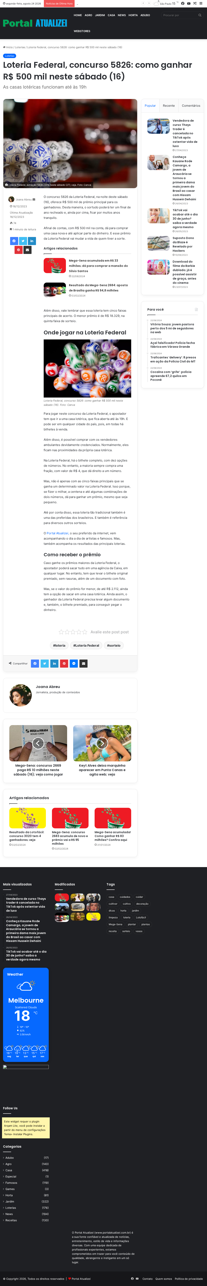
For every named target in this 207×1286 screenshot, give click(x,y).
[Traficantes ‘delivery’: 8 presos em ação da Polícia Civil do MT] (62, 907)
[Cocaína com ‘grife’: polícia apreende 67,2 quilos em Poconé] (78, 907)
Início (9, 47)
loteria (60, 645)
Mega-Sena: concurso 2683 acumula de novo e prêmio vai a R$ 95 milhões (70, 838)
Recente (169, 106)
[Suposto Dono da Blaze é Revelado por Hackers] (158, 243)
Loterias (20, 47)
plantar (132, 924)
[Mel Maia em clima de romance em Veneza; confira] (93, 907)
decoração (142, 903)
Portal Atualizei (81, 1278)
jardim (135, 910)
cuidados (125, 896)
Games (10, 1189)
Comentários (191, 106)
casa (111, 896)
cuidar (139, 896)
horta (123, 910)
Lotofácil (141, 917)
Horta (133, 15)
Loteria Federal (87, 645)
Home (78, 15)
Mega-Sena (115, 924)
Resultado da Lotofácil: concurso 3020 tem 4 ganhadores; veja (26, 836)
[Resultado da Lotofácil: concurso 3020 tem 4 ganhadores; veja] (27, 818)
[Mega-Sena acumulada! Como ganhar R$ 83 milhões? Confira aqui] (113, 818)
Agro (88, 15)
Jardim (100, 15)
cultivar (113, 903)
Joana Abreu (24, 199)
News (122, 15)
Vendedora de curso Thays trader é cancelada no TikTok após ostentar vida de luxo (185, 133)
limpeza (113, 917)
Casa (111, 15)
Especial (10, 1176)
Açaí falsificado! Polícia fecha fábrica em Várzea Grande (111, 3)
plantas (146, 924)
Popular (150, 106)
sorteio (114, 645)
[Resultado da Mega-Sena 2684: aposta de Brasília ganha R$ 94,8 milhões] (55, 290)
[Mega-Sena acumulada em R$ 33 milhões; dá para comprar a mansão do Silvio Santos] (55, 265)
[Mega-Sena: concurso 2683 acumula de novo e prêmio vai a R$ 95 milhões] (70, 818)
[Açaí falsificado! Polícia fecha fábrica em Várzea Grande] (93, 897)
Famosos (11, 1182)
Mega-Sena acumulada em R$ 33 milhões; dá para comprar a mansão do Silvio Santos (98, 266)
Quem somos (163, 1278)
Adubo (145, 15)
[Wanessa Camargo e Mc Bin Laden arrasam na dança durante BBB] (78, 917)
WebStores (82, 31)
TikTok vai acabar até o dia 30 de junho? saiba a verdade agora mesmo (185, 218)
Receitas (11, 1220)
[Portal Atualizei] (35, 23)
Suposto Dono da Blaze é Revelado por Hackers (183, 244)
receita (113, 931)
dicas (112, 910)
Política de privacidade (189, 1278)
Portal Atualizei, (58, 533)
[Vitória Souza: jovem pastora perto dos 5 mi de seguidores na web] (78, 897)
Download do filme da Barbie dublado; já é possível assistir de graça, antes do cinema (185, 272)
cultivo (127, 903)
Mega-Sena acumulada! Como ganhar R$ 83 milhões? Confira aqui (113, 836)
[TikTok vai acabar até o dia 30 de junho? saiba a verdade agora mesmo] (158, 215)
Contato (148, 1278)
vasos (139, 931)
